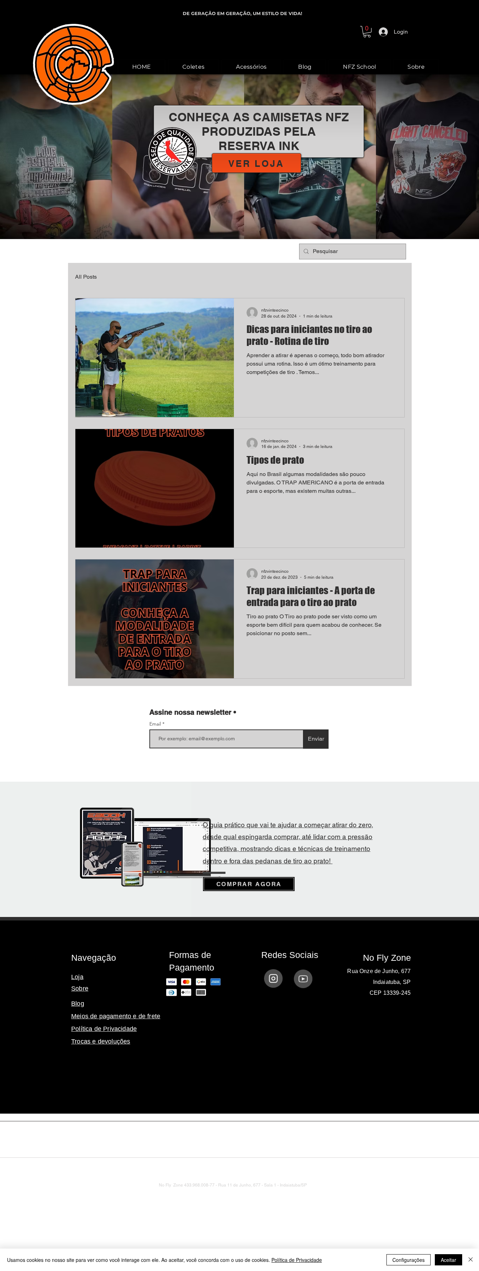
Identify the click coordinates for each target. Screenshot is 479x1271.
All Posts (86, 276)
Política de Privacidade (296, 1259)
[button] (367, 32)
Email (155, 723)
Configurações (408, 1259)
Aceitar (448, 1259)
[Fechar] (470, 1259)
